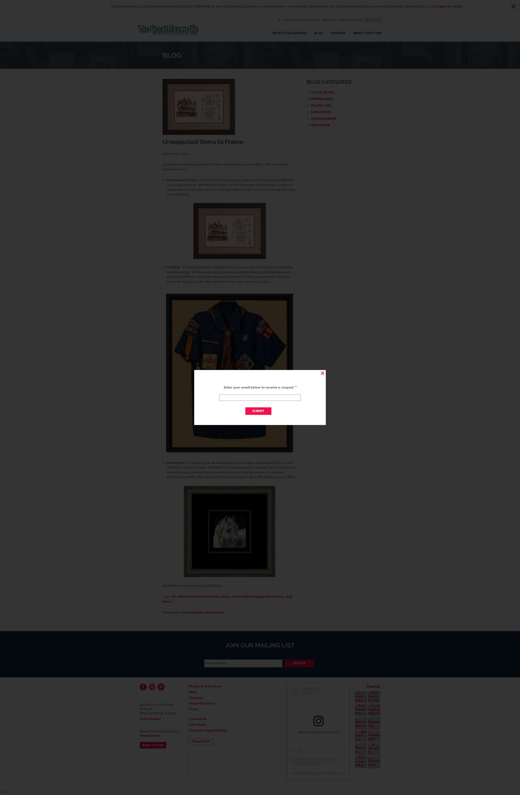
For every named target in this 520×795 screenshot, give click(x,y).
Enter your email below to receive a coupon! (260, 387)
